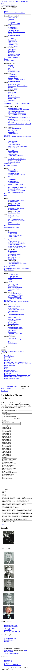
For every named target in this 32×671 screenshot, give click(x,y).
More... (10, 125)
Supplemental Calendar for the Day (18, 146)
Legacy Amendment (13, 133)
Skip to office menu (18, 1)
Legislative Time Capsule (15, 333)
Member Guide (12, 322)
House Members (12, 17)
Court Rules (11, 265)
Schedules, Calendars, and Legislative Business (17, 136)
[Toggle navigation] (1, 8)
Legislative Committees (10, 165)
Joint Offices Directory (14, 128)
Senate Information (13, 324)
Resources (15, 371)
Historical (7, 360)
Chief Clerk (11, 38)
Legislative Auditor (13, 311)
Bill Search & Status (13, 216)
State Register (12, 259)
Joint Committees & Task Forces (17, 187)
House (6, 11)
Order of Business (13, 143)
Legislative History (9, 370)
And (6, 418)
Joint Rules (11, 52)
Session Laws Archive (14, 244)
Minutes (10, 33)
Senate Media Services (14, 289)
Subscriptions (11, 100)
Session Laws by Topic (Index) (16, 243)
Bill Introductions (13, 201)
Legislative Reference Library (16, 111)
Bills (5, 194)
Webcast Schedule (13, 276)
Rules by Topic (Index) (14, 254)
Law (5, 225)
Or (12, 418)
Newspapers (7, 359)
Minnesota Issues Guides (15, 340)
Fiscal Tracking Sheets (14, 205)
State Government (16, 362)
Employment (11, 22)
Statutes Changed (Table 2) (15, 247)
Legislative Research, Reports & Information (16, 301)
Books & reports (12, 343)
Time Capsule (14, 364)
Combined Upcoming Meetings (17, 159)
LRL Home (2, 387)
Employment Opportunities (11, 378)
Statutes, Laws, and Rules (11, 227)
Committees (7, 163)
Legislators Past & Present (15, 328)
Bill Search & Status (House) (16, 200)
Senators (10, 65)
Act (19, 203)
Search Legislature (6, 6)
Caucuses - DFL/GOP (14, 46)
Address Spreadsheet (14, 57)
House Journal (12, 49)
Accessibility (11, 132)
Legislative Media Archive (15, 295)
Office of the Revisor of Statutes (17, 114)
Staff (9, 21)
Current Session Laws (14, 224)
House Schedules (13, 141)
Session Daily (12, 279)
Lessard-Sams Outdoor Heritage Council (19, 124)
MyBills (10, 217)
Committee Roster (13, 28)
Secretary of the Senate (14, 84)
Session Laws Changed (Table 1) (17, 246)
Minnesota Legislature (9, 5)
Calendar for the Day (14, 144)
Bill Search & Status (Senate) (16, 208)
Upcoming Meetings (13, 30)
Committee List (12, 27)
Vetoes (10, 222)
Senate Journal (12, 92)
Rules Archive (12, 255)
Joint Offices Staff (13, 130)
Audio (16, 274)
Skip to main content (6, 1)
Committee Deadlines (14, 35)
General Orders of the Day (15, 155)
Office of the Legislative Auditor (17, 113)
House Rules (11, 51)
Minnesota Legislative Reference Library (12, 351)
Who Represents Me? (14, 24)
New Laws (11, 341)
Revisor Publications (13, 313)
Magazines (7, 357)
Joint (5, 101)
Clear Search (4, 391)
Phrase (18, 418)
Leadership (11, 19)
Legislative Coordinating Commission (18, 109)
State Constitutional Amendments (17, 263)
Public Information (13, 43)
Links (5, 368)
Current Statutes (12, 233)
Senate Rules (11, 94)
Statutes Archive (12, 236)
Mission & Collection (10, 375)
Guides (6, 367)
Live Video (11, 274)
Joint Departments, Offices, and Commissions (17, 103)
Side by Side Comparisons (15, 192)
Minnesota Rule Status (14, 257)
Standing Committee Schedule (16, 32)
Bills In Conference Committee (16, 190)
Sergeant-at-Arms (13, 44)
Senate (6, 59)
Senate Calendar (12, 154)
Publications (7, 300)
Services (12, 376)
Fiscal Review (12, 338)
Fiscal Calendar (12, 147)
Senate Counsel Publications (16, 309)
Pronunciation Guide (13, 55)
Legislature (7, 362)
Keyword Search (12, 232)
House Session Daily (14, 317)
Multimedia (7, 267)
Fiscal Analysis (12, 40)
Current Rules (12, 252)
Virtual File (21, 364)
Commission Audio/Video (15, 298)
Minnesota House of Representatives (14, 13)
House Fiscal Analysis (14, 306)
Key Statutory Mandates (22, 376)
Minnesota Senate (9, 60)
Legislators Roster (13, 320)
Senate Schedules (13, 151)
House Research (12, 41)
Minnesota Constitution (14, 262)
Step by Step (7, 371)
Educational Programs (14, 54)
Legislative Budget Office (15, 108)
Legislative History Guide (15, 327)
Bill (16, 203)
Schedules (7, 135)
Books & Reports (9, 356)
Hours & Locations (22, 375)
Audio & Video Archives (15, 278)
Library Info (7, 373)
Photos (10, 281)
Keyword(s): (5, 412)
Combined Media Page (14, 293)
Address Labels (12, 98)
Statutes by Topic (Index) (15, 235)
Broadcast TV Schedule (14, 160)
